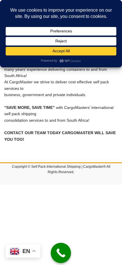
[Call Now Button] (61, 253)
